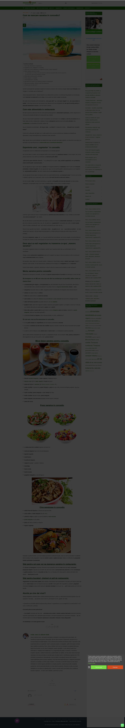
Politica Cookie (91, 663)
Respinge (115, 667)
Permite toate (98, 667)
